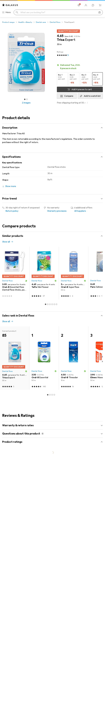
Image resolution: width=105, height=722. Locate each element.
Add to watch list (92, 96)
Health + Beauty (25, 22)
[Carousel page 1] (45, 304)
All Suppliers (80, 211)
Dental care (41, 22)
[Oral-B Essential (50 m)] (44, 358)
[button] (80, 66)
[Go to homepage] (10, 5)
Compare (68, 96)
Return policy (11, 211)
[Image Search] (99, 12)
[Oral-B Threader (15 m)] (73, 358)
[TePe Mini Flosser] (44, 273)
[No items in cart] (100, 5)
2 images (26, 102)
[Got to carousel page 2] (27, 99)
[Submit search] (17, 12)
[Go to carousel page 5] (54, 304)
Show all (6, 241)
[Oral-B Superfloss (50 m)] (73, 273)
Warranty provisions (56, 211)
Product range (8, 22)
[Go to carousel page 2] (47, 304)
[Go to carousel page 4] (52, 304)
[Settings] (79, 5)
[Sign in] (86, 5)
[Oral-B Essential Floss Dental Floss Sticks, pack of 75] (14, 273)
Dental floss (55, 22)
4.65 (60, 36)
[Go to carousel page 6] (56, 304)
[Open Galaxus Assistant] (93, 5)
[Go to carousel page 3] (50, 304)
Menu (8, 12)
